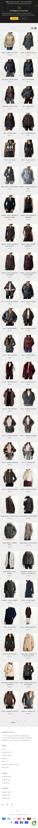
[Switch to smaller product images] (35, 28)
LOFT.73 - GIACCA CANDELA (10, 355)
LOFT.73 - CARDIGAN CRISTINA (10, 462)
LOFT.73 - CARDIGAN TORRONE (10, 436)
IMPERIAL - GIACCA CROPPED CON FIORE (28, 188)
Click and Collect (6, 755)
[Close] (36, 6)
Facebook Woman (7, 777)
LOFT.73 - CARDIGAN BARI (28, 462)
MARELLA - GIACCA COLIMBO (9, 600)
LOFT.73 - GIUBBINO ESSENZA (9, 489)
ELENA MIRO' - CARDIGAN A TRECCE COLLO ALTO (28, 655)
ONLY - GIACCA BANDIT (28, 79)
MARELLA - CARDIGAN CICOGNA (28, 489)
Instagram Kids (6, 798)
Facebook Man (6, 780)
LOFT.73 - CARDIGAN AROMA (28, 328)
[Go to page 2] (25, 720)
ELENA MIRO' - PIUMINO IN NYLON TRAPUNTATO (9, 683)
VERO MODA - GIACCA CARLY (9, 106)
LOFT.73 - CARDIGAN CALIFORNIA (28, 436)
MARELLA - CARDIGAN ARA (28, 711)
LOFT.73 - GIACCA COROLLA (28, 355)
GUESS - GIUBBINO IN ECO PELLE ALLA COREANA (28, 683)
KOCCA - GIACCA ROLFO (10, 627)
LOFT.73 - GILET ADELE (9, 160)
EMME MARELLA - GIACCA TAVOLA (9, 516)
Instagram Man (6, 795)
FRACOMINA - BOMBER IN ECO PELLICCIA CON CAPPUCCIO (28, 572)
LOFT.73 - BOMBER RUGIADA (28, 133)
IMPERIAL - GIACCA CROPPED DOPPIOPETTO (28, 245)
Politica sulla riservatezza (18, 15)
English (18, 810)
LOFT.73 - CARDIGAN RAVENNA (28, 409)
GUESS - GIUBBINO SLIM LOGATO (9, 711)
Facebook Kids (6, 783)
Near (3, 749)
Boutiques (4, 758)
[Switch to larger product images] (32, 28)
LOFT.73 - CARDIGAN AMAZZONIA (9, 301)
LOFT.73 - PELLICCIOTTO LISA (28, 382)
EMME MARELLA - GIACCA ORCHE (9, 187)
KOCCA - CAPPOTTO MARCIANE (28, 627)
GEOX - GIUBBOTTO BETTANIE (9, 53)
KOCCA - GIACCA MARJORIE (10, 654)
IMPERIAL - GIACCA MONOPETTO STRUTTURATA (10, 274)
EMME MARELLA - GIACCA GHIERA (28, 516)
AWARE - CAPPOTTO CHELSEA (28, 53)
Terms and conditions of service (10, 764)
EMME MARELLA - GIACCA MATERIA (9, 572)
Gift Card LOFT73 (7, 752)
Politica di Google (30, 15)
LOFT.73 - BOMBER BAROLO (10, 328)
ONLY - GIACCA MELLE (28, 106)
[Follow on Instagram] (7, 804)
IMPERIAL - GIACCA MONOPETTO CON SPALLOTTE (10, 245)
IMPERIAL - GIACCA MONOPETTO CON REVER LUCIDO (10, 216)
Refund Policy (5, 768)
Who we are (5, 761)
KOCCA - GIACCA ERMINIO (28, 600)
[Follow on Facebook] (3, 804)
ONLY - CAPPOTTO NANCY (9, 133)
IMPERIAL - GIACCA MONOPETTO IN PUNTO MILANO (28, 274)
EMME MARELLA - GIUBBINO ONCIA (10, 544)
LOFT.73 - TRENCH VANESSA (28, 301)
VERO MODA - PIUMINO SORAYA (10, 79)
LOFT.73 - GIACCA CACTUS (28, 160)
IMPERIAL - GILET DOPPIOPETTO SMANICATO (28, 216)
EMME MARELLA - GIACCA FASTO (28, 543)
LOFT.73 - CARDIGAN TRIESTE (9, 382)
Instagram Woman (7, 792)
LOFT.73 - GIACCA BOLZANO (10, 409)
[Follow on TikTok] (12, 804)
